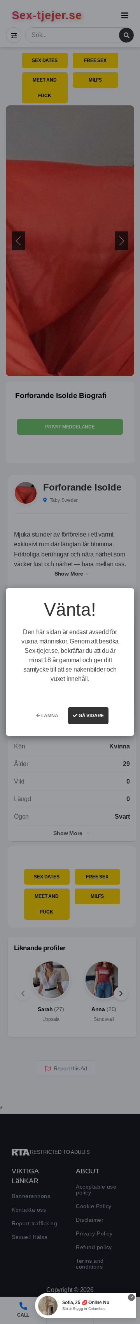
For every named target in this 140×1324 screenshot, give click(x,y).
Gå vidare (90, 715)
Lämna (49, 715)
